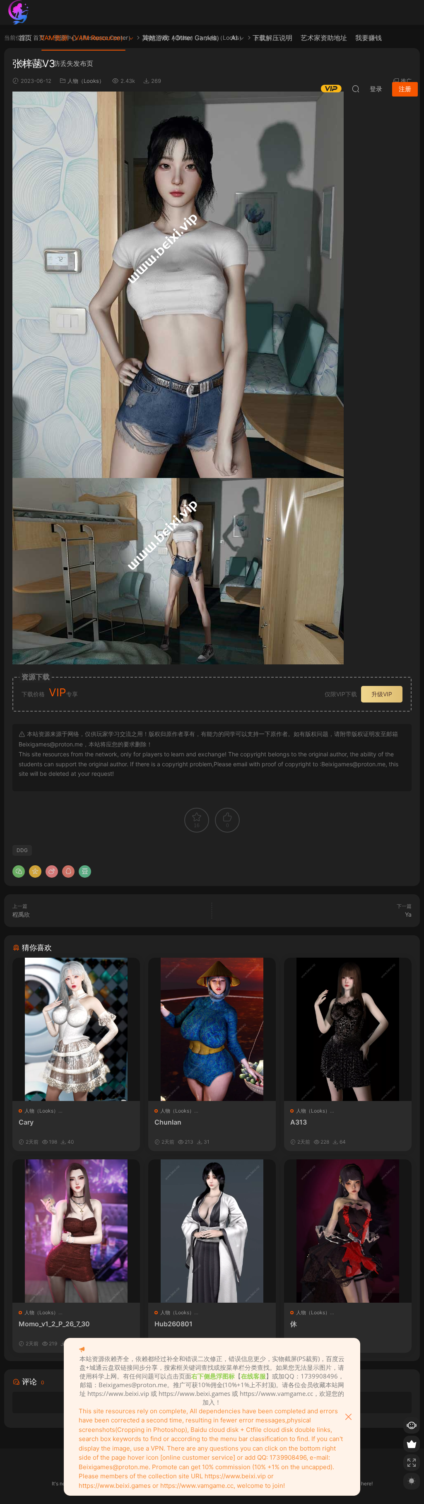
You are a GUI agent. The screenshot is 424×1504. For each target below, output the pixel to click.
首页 (25, 38)
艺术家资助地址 (324, 38)
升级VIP (381, 694)
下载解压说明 (272, 38)
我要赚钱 (368, 38)
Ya (408, 914)
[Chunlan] (212, 1029)
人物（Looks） (41, 1111)
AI (234, 38)
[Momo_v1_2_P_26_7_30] (76, 1231)
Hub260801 (173, 1324)
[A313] (348, 1029)
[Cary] (76, 1029)
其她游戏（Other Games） (182, 38)
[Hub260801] (212, 1231)
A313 (298, 1122)
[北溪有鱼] (18, 12)
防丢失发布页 (73, 63)
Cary (26, 1122)
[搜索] (356, 88)
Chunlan (167, 1122)
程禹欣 (21, 914)
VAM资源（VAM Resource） (83, 38)
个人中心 (32, 63)
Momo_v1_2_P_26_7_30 (54, 1324)
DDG (22, 850)
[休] (348, 1231)
